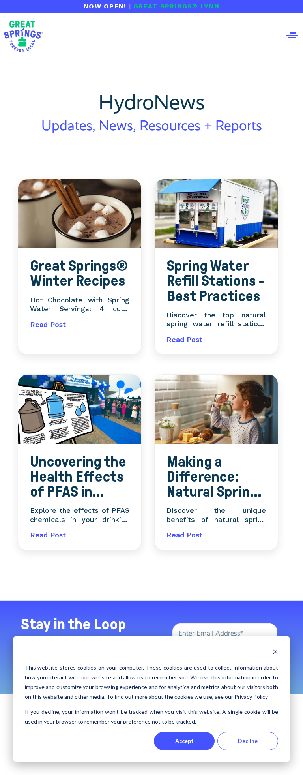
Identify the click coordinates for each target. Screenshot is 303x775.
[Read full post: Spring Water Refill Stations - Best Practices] (216, 214)
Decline (248, 740)
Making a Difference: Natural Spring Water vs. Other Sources (215, 476)
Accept (184, 740)
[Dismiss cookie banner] (275, 653)
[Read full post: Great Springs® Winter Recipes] (79, 214)
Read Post (48, 324)
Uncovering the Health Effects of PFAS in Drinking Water (78, 476)
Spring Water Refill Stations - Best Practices (215, 281)
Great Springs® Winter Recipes (79, 273)
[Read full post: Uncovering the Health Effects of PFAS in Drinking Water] (79, 410)
